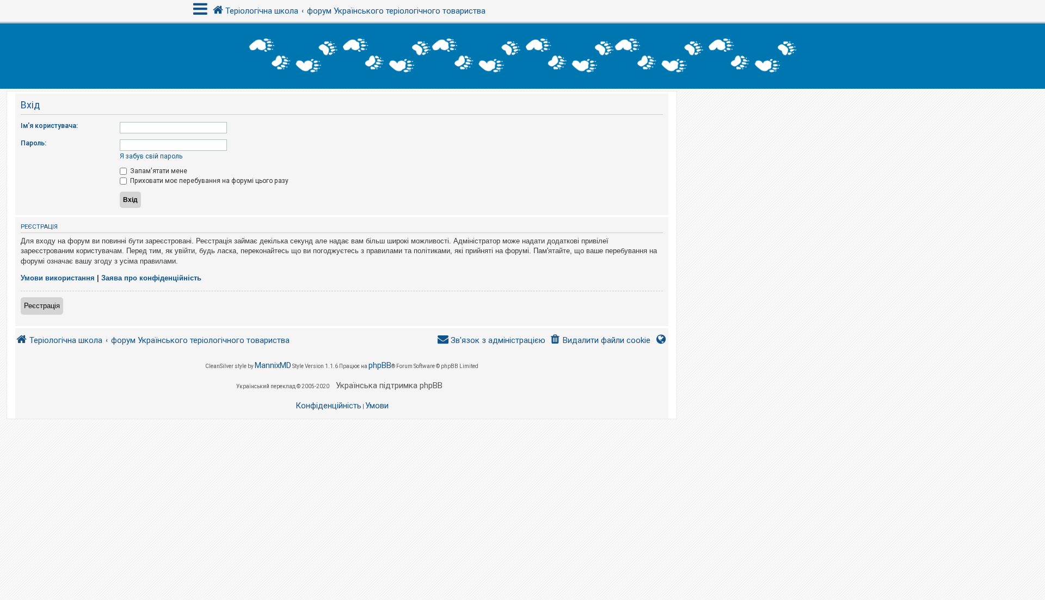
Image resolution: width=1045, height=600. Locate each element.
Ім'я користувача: (49, 126)
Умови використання (58, 278)
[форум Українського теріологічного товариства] (522, 56)
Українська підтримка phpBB (389, 385)
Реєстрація (42, 306)
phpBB (379, 365)
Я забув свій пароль (151, 156)
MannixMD (273, 365)
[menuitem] (600, 340)
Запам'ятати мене (157, 171)
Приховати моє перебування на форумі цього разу (208, 181)
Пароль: (33, 143)
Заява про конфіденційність (151, 278)
